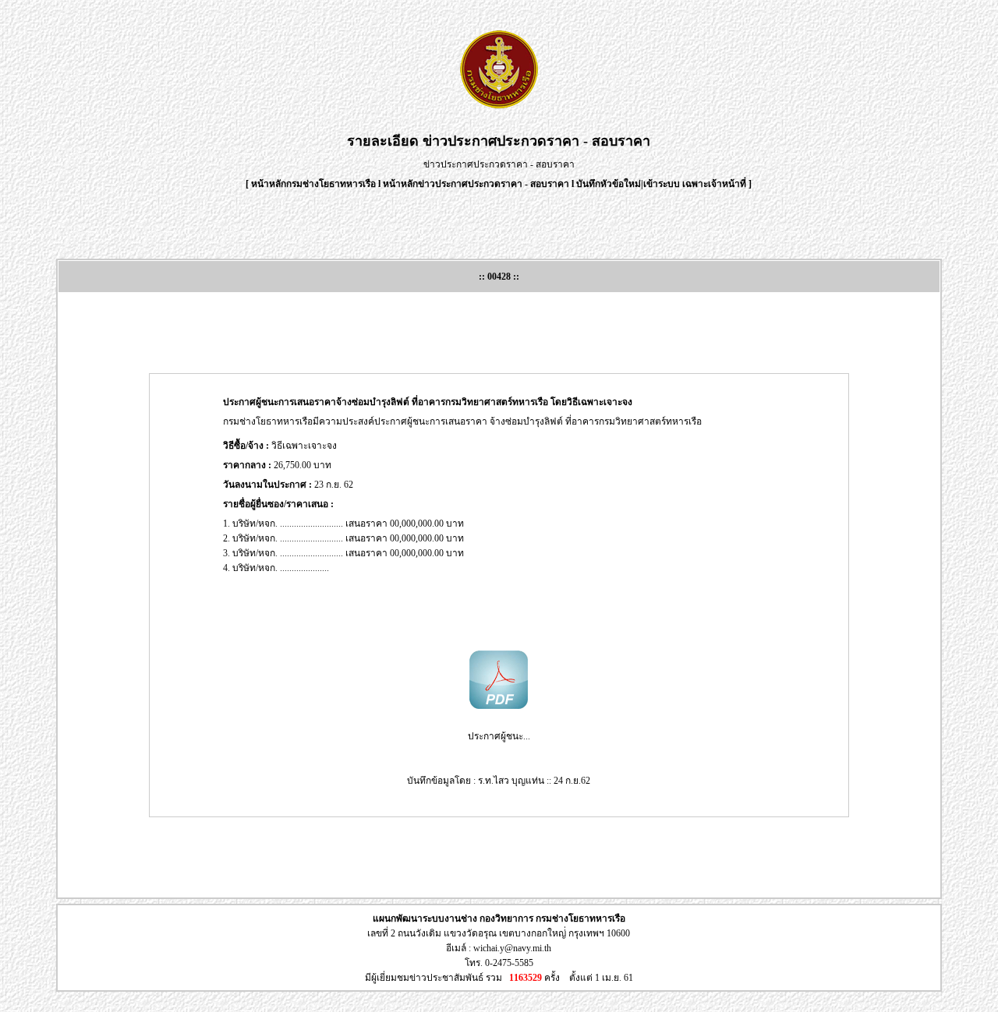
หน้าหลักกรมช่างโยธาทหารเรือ (313, 183)
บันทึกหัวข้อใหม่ (608, 183)
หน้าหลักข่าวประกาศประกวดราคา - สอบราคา (476, 183)
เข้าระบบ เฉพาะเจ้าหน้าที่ (695, 183)
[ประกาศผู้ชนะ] (498, 705)
